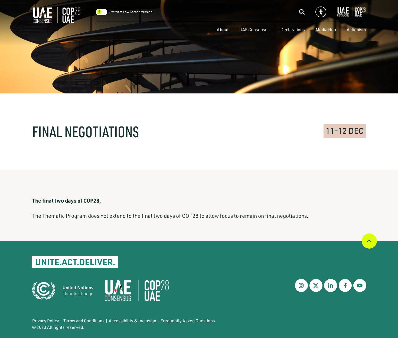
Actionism (356, 29)
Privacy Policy (45, 320)
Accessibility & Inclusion (132, 320)
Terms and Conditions (84, 320)
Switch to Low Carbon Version (130, 12)
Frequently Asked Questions (188, 320)
